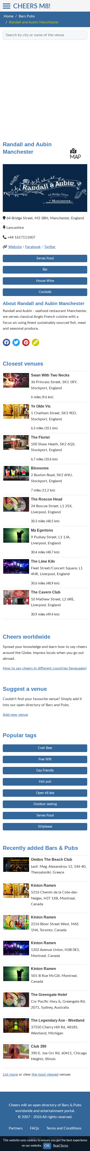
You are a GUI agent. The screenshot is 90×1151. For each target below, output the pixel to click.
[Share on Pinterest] (26, 343)
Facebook (33, 247)
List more (10, 1074)
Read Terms (60, 1145)
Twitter (50, 247)
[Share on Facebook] (6, 343)
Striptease (45, 826)
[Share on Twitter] (16, 343)
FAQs (34, 1128)
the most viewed (45, 1074)
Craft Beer (45, 748)
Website (15, 247)
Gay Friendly (45, 770)
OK (47, 1146)
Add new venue (15, 715)
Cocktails (45, 292)
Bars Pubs (27, 16)
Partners (16, 1128)
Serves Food (45, 258)
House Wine (45, 281)
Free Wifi (45, 759)
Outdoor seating (45, 804)
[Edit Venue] (35, 343)
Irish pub (45, 781)
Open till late (45, 793)
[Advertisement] (45, 88)
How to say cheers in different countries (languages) (45, 668)
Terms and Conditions (63, 1128)
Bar (45, 269)
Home (8, 16)
